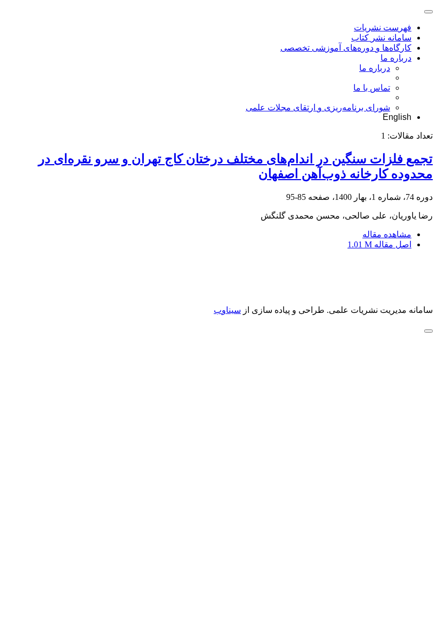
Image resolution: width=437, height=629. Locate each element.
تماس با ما (371, 87)
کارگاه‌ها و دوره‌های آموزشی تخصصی (345, 47)
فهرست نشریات (382, 27)
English (397, 117)
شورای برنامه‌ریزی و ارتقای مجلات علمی (318, 107)
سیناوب (227, 309)
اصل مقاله (379, 244)
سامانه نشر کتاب (381, 37)
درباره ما (396, 57)
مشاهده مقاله (386, 234)
